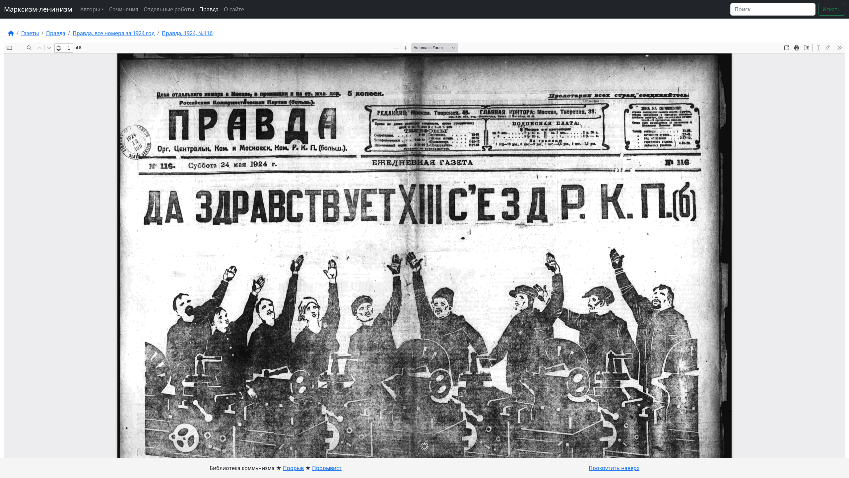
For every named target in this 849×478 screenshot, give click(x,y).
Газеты (30, 33)
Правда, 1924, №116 (187, 33)
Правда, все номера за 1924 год (114, 33)
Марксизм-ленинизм (38, 9)
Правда (209, 9)
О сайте (234, 9)
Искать (831, 9)
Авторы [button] (90, 9)
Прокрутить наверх (614, 468)
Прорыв (293, 468)
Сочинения (123, 9)
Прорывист (327, 468)
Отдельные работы (169, 9)
